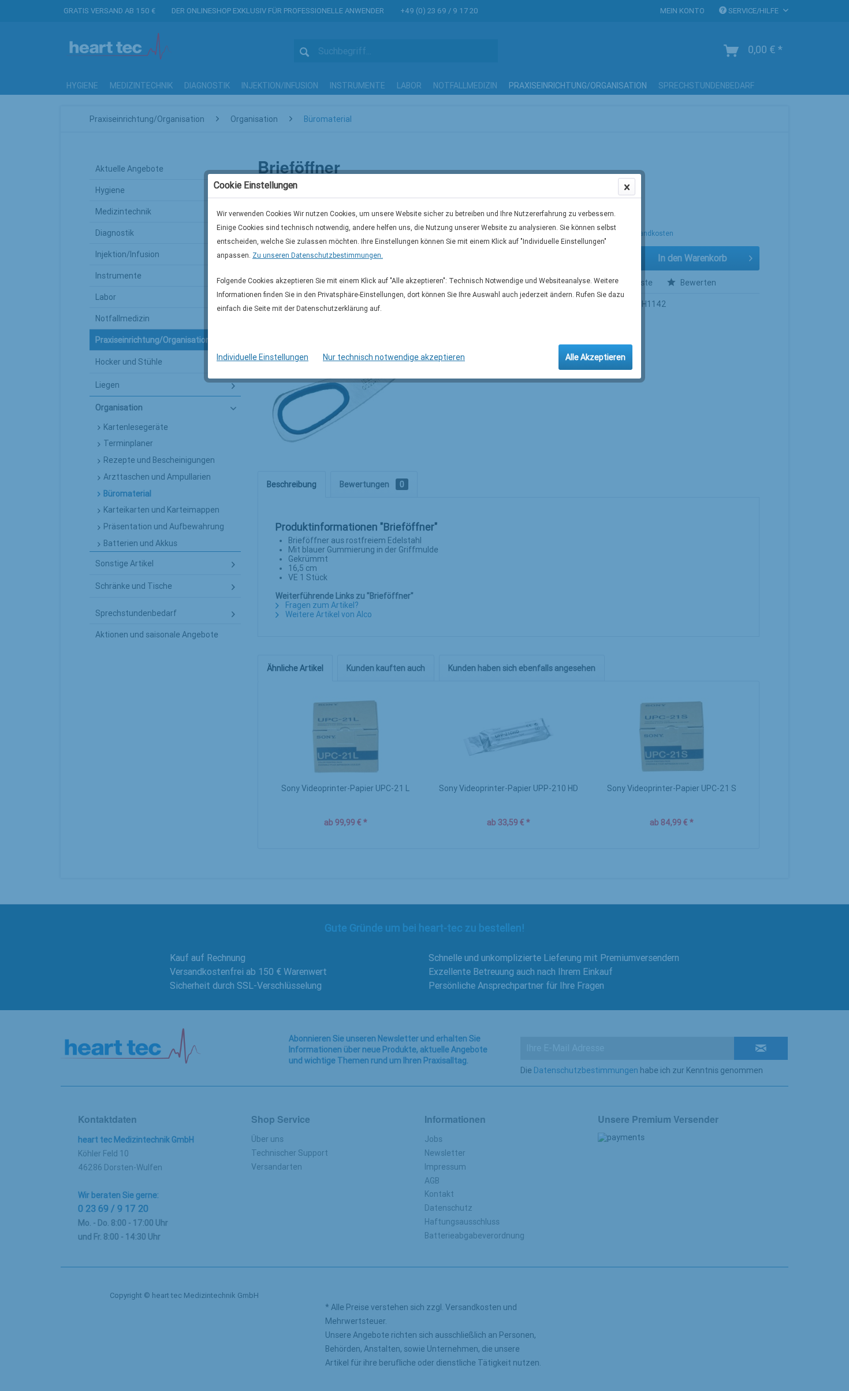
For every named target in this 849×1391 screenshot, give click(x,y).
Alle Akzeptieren (595, 357)
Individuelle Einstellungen (262, 357)
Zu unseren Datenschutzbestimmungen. (317, 255)
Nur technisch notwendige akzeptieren (394, 357)
